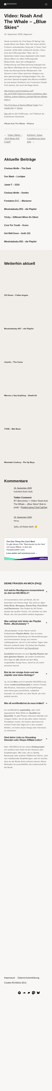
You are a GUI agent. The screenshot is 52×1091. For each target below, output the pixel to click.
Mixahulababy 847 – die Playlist (19, 329)
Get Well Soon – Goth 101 (17, 233)
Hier (6, 114)
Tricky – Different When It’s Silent (21, 217)
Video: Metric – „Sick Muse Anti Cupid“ (13, 138)
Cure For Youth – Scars (16, 225)
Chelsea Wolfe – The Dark (17, 168)
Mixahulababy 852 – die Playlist (20, 241)
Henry (16, 521)
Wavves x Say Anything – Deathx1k (20, 395)
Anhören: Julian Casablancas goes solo (36, 138)
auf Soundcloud (31, 648)
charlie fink (9, 108)
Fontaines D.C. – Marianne (17, 201)
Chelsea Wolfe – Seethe (16, 192)
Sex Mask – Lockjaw (14, 176)
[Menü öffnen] (46, 4)
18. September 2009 (23, 488)
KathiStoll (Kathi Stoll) (23, 492)
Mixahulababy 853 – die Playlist (20, 209)
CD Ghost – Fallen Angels (16, 295)
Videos (31, 123)
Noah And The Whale (15, 123)
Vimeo (19, 108)
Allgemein (28, 34)
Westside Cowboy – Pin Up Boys (19, 462)
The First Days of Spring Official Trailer (21, 105)
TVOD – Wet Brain (12, 429)
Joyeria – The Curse (13, 362)
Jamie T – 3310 (12, 184)
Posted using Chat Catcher (34, 507)
